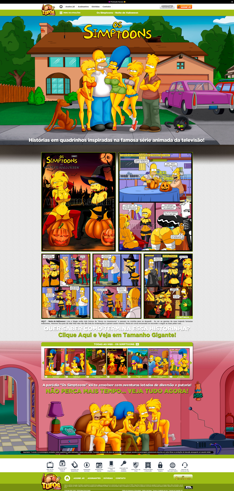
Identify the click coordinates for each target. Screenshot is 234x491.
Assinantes (83, 7)
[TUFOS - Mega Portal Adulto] (51, 482)
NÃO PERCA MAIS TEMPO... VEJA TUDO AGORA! (117, 391)
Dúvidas (96, 7)
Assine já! (70, 7)
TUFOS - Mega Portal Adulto (49, 10)
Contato (107, 7)
